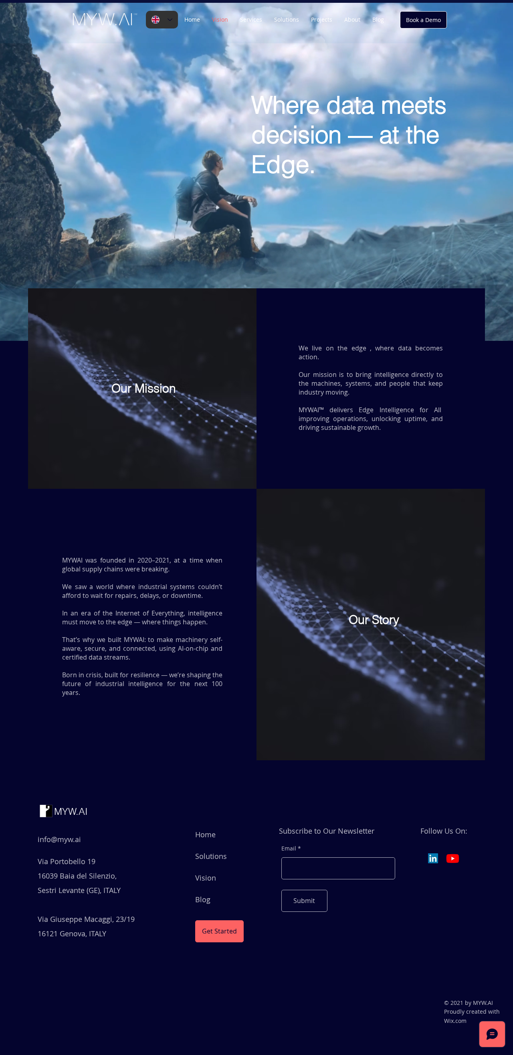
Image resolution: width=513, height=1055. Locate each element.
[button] (286, 20)
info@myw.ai (59, 839)
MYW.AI (71, 811)
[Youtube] (452, 858)
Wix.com (455, 1021)
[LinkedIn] (433, 858)
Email (288, 848)
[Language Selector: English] (162, 19)
